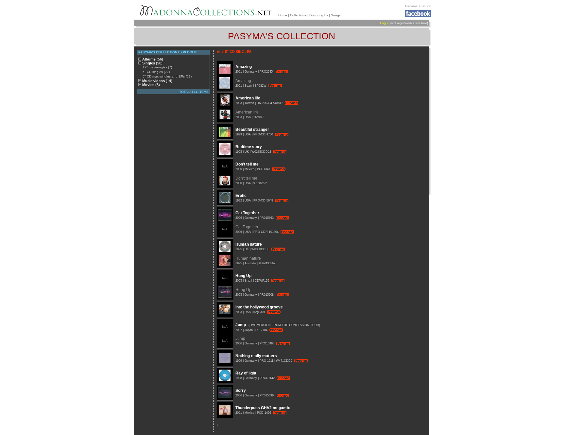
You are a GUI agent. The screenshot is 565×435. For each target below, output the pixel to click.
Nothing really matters (256, 356)
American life (247, 98)
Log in (384, 23)
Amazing (243, 66)
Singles (152, 63)
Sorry (240, 390)
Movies (151, 85)
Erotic (241, 195)
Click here (420, 23)
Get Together (247, 213)
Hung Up (243, 275)
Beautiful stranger (252, 129)
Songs (336, 15)
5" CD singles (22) (156, 72)
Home (282, 15)
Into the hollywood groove (259, 307)
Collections (298, 15)
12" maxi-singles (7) (157, 67)
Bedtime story (248, 147)
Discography (318, 15)
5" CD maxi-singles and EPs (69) (167, 76)
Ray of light (245, 373)
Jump (240, 324)
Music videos (157, 81)
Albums (152, 59)
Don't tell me (247, 164)
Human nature (248, 244)
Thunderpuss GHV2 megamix (262, 408)
